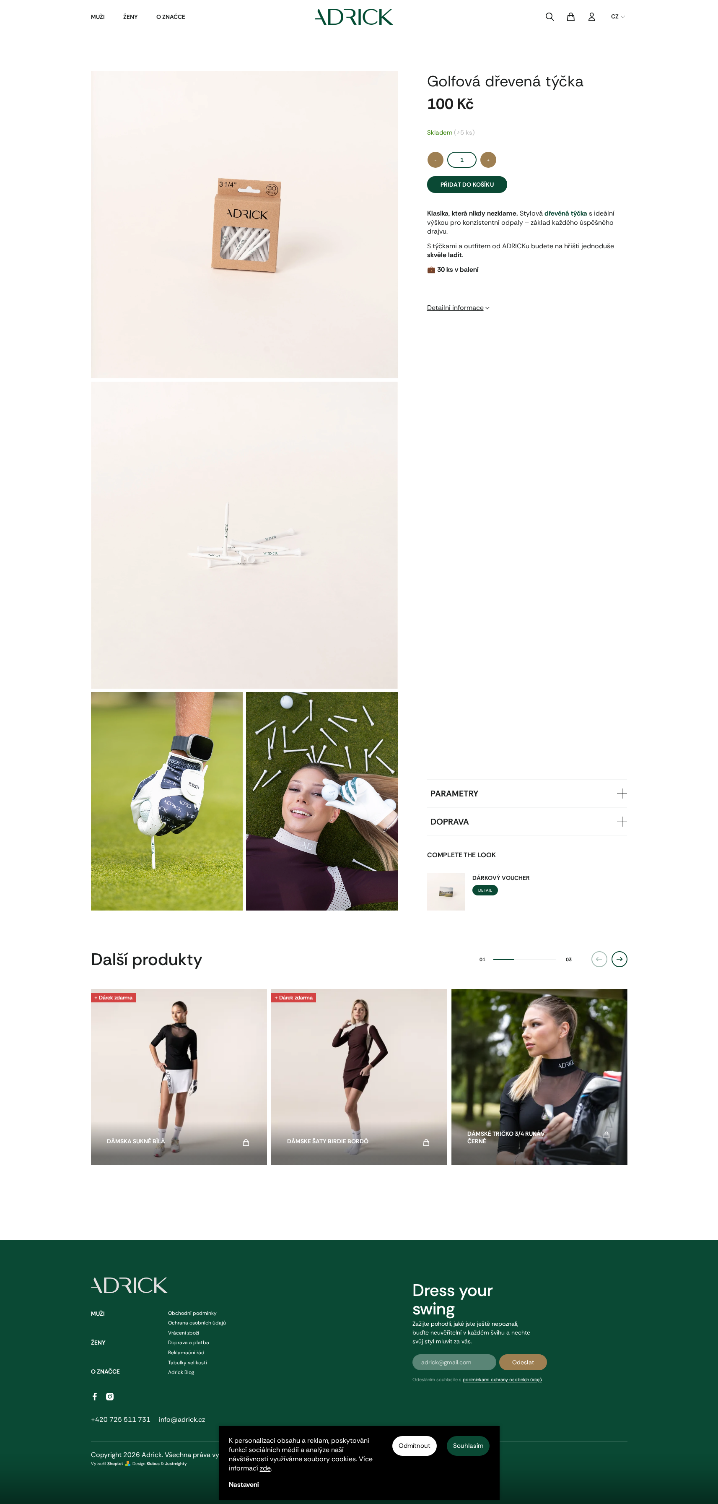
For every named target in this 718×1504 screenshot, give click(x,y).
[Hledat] (550, 17)
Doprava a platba (188, 1342)
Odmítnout (414, 1446)
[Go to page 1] (503, 959)
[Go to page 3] (545, 959)
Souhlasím (468, 1446)
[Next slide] (619, 959)
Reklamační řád (186, 1352)
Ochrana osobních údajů (197, 1322)
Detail (485, 890)
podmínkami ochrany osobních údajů (502, 1379)
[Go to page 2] (524, 959)
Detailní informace (455, 307)
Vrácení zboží (183, 1333)
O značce (105, 1371)
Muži (98, 1313)
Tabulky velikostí (187, 1362)
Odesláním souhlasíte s (477, 1379)
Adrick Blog (181, 1372)
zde (265, 1468)
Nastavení (244, 1484)
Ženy (98, 1342)
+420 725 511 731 (120, 1419)
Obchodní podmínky (192, 1313)
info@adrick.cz (182, 1419)
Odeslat (523, 1362)
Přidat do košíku (467, 184)
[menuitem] (98, 16)
